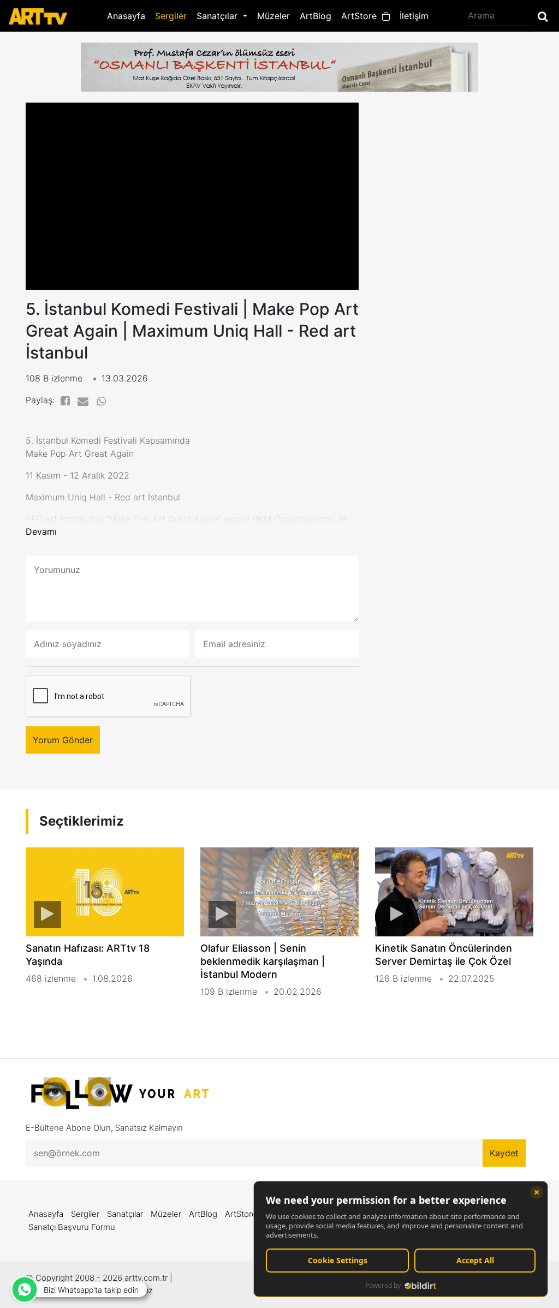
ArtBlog (315, 15)
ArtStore (361, 15)
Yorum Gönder (63, 739)
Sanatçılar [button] (218, 15)
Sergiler (171, 15)
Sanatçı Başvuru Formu (71, 1227)
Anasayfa (126, 15)
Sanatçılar (125, 1214)
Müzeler (273, 15)
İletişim (414, 15)
